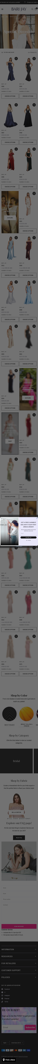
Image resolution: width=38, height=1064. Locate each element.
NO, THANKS (28, 540)
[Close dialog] (37, 518)
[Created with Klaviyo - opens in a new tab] (19, 546)
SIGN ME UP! (28, 537)
